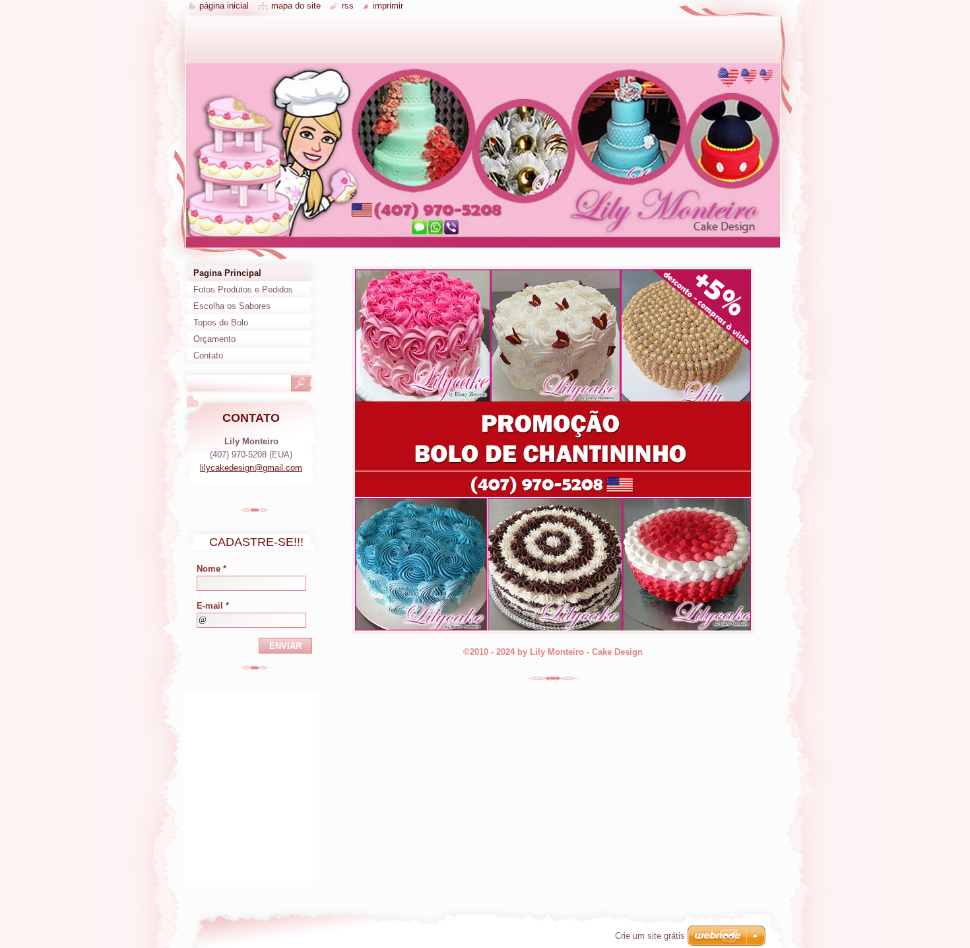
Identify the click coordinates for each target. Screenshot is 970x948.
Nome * (211, 569)
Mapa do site (296, 6)
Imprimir (388, 6)
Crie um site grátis (650, 936)
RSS (348, 6)
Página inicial (224, 6)
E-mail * (213, 606)
